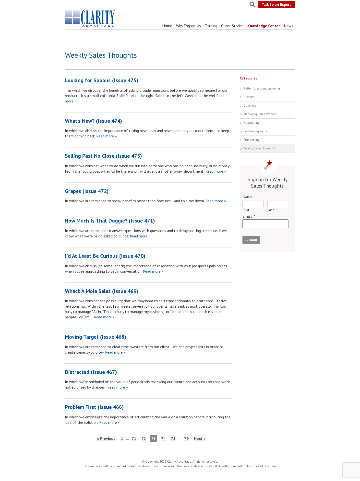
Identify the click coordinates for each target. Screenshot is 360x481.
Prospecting (251, 140)
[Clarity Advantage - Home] (90, 26)
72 (144, 438)
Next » (199, 438)
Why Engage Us (188, 25)
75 (173, 438)
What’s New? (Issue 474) (93, 120)
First (246, 210)
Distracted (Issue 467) (91, 372)
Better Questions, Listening (261, 88)
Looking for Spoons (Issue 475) (101, 80)
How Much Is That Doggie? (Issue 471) (110, 220)
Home (167, 25)
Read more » (106, 136)
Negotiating (251, 123)
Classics (249, 97)
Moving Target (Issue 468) (95, 336)
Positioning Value (255, 131)
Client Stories (232, 25)
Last (271, 210)
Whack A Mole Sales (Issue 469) (101, 291)
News (288, 25)
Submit (251, 240)
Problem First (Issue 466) (94, 406)
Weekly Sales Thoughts (259, 148)
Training (211, 25)
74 (163, 438)
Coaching (249, 105)
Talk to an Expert (276, 4)
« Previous (106, 438)
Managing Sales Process (260, 114)
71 (134, 438)
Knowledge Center (263, 25)
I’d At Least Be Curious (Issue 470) (105, 255)
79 (186, 438)
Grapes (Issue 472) (86, 191)
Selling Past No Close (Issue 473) (103, 155)
